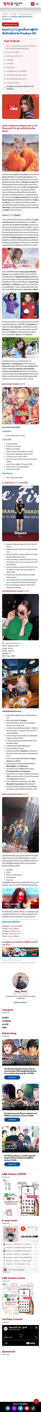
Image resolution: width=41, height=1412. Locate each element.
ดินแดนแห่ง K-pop (25, 14)
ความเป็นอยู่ (6, 1021)
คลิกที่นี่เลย (6, 944)
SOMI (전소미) (16, 931)
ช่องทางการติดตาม (13, 82)
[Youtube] (26, 1408)
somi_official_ (14, 928)
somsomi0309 (16, 926)
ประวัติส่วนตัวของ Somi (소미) (16, 75)
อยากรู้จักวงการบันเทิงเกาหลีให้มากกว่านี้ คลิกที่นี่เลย (20, 87)
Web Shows (10, 67)
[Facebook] (8, 1408)
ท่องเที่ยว (5, 1017)
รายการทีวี (9, 63)
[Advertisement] (20, 1377)
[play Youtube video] (20, 898)
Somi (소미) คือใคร (12, 52)
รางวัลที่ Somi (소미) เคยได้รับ (16, 71)
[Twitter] (20, 1408)
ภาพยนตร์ (10, 59)
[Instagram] (14, 1408)
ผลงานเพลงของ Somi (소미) (16, 79)
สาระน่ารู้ (5, 1024)
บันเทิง (4, 1027)
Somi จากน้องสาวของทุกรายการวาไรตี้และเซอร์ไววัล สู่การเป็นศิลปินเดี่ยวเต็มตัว (21, 47)
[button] (32, 4)
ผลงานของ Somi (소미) (14, 56)
